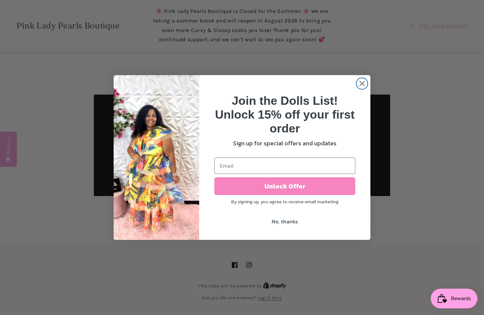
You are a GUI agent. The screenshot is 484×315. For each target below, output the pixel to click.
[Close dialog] (362, 83)
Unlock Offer (285, 186)
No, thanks (285, 221)
